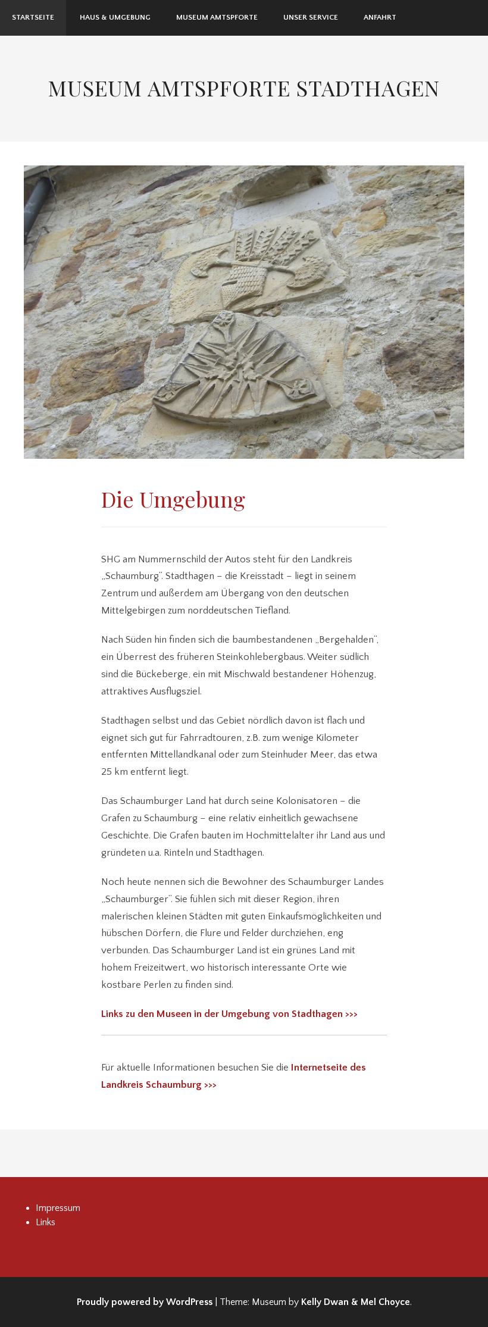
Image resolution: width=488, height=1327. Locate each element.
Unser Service (310, 17)
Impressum (58, 1208)
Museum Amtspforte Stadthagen (244, 87)
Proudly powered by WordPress (144, 1302)
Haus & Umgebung (115, 17)
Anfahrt (380, 17)
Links (45, 1222)
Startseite (33, 17)
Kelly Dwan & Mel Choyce (355, 1302)
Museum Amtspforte (217, 17)
